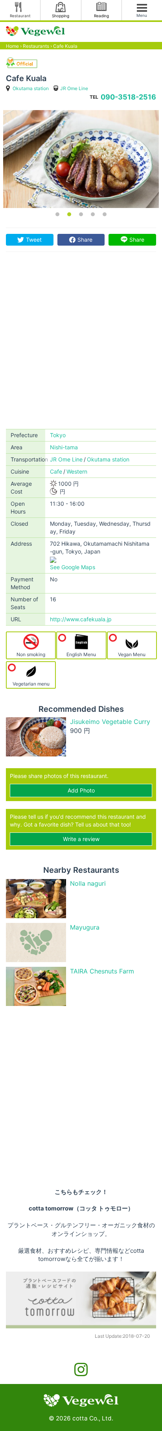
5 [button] (105, 214)
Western (76, 471)
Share (84, 239)
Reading (101, 15)
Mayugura (84, 927)
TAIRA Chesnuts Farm (102, 971)
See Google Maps (72, 567)
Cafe (56, 471)
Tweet (34, 239)
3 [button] (81, 214)
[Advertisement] (81, 344)
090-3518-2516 (128, 97)
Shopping (60, 15)
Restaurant (20, 15)
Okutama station (31, 88)
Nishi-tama (64, 447)
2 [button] (69, 214)
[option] (81, 159)
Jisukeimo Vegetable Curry (110, 721)
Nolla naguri (88, 883)
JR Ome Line (74, 88)
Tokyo (58, 435)
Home (12, 46)
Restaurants (36, 46)
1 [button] (57, 214)
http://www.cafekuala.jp (81, 619)
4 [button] (93, 214)
